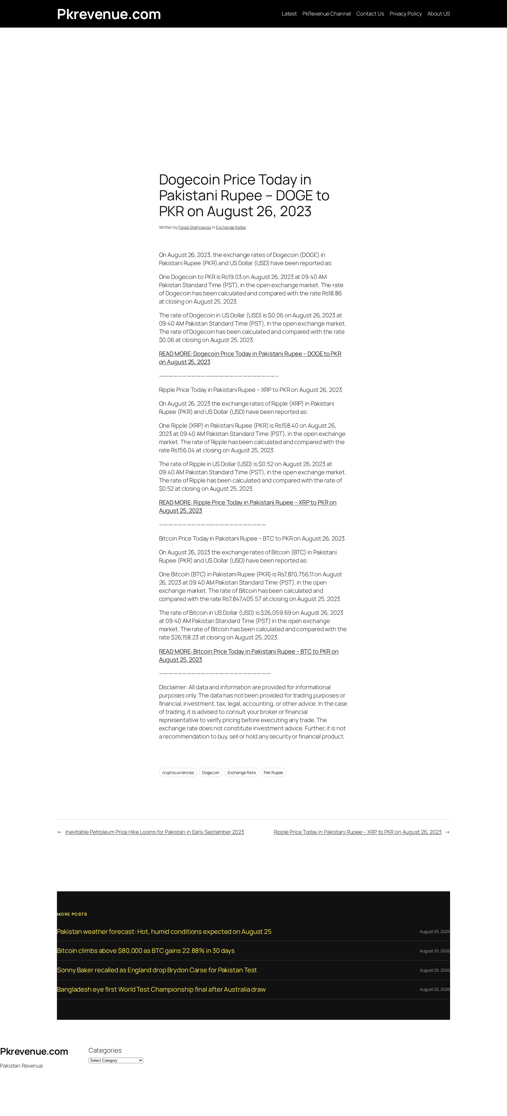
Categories (105, 1050)
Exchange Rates (231, 227)
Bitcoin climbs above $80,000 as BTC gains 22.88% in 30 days (146, 950)
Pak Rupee (273, 772)
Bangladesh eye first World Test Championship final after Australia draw (161, 989)
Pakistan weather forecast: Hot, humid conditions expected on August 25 (164, 931)
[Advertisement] (253, 89)
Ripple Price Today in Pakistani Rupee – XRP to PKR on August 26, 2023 (358, 831)
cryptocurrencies (178, 772)
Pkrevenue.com (109, 13)
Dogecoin (210, 772)
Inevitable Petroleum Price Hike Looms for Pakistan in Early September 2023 (154, 831)
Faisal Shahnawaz (194, 227)
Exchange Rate (242, 772)
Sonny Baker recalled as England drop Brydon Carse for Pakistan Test (157, 970)
